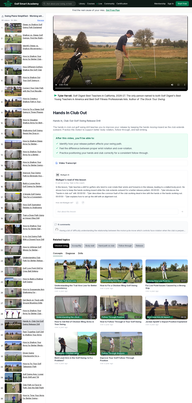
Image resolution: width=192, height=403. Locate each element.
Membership (160, 3)
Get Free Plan (113, 10)
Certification (122, 3)
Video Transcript (67, 163)
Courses (91, 3)
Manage (40, 20)
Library (82, 3)
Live (100, 3)
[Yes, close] (77, 202)
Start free (182, 3)
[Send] (182, 211)
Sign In (171, 3)
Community (109, 3)
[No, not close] (83, 202)
